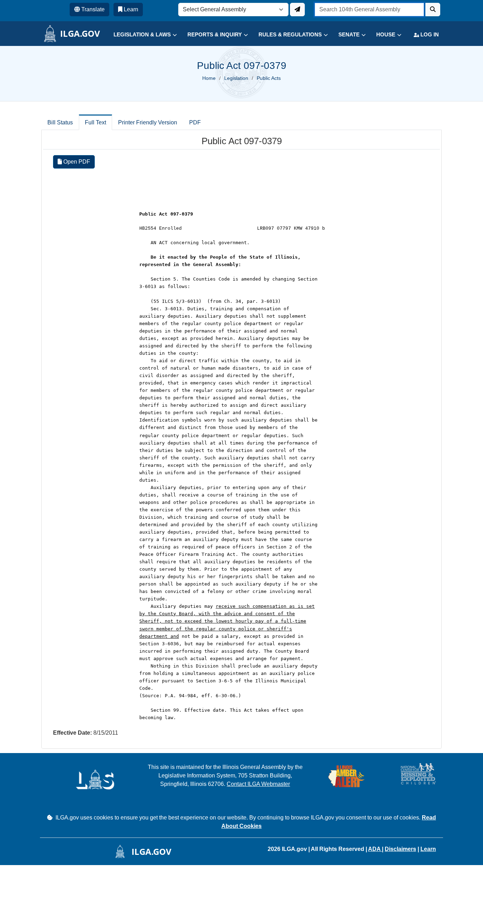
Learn (428, 849)
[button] (140, 34)
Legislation (236, 78)
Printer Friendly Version (147, 122)
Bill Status (60, 122)
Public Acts (269, 78)
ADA (375, 849)
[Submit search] (432, 9)
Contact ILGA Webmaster (258, 784)
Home (209, 78)
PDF (195, 122)
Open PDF (76, 162)
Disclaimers (400, 849)
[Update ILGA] (297, 9)
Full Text (95, 122)
